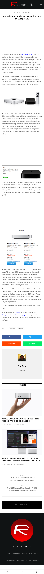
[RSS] (30, 547)
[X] (18, 547)
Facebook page (20, 315)
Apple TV (13, 328)
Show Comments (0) (21, 505)
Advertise (16, 554)
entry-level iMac (26, 54)
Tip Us (36, 554)
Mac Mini (21, 328)
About (8, 554)
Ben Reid (17, 12)
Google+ (5, 315)
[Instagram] (22, 547)
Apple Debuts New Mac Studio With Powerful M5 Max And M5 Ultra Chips (21, 459)
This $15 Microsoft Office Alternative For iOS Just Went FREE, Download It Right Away (22, 488)
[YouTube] (26, 547)
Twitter (18, 312)
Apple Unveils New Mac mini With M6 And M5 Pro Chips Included (20, 420)
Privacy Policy (27, 554)
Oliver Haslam (7, 424)
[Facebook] (14, 547)
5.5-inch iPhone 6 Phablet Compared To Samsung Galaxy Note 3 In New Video (22, 478)
